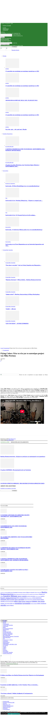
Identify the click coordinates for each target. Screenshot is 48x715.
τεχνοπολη (26, 603)
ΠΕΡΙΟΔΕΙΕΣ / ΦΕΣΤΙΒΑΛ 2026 (10, 644)
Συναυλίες (5, 650)
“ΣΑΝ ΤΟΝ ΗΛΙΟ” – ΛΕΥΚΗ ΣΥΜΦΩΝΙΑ (17, 323)
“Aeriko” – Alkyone (11, 309)
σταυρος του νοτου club (6, 603)
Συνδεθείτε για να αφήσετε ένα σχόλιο (8, 488)
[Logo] (3, 50)
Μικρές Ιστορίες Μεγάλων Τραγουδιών (11, 636)
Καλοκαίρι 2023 (25, 594)
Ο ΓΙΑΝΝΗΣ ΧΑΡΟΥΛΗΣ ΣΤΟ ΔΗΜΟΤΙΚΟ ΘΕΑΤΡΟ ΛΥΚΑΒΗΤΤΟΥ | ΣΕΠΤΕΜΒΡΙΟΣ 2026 (14, 515)
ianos (12, 592)
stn (29, 592)
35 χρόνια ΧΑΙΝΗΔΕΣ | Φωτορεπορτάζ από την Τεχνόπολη (15, 470)
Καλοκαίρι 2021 (19, 594)
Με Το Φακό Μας (6, 635)
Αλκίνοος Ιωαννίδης (38, 592)
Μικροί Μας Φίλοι (6, 637)
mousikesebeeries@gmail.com (12, 663)
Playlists (4, 56)
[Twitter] (7, 365)
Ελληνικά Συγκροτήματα (8, 628)
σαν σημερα (5, 645)
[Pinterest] (12, 365)
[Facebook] (2, 365)
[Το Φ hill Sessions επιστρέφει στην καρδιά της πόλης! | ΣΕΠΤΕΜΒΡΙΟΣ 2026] (3, 567)
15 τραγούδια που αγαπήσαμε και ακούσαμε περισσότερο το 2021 (22, 115)
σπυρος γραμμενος (26, 601)
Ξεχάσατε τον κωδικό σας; (5, 38)
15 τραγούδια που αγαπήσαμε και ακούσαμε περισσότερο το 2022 (22, 85)
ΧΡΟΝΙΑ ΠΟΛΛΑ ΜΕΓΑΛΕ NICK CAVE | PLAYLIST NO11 (22, 100)
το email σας (14, 42)
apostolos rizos (2, 592)
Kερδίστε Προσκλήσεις (7, 133)
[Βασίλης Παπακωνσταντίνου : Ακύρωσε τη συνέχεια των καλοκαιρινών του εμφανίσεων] (7, 454)
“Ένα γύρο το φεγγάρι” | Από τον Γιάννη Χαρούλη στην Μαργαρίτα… (23, 265)
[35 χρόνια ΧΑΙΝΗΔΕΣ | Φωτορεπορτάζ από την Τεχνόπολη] (7, 467)
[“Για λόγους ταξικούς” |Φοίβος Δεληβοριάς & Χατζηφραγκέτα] (3, 690)
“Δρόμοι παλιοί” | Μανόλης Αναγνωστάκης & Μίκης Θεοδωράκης (23, 294)
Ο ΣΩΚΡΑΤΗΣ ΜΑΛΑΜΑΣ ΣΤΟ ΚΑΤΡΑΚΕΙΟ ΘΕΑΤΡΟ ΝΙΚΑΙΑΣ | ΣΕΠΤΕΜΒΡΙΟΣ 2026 (15, 548)
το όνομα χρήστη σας (16, 34)
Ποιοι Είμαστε (6, 28)
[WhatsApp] (16, 365)
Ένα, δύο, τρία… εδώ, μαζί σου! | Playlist (16, 129)
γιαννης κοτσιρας (38, 596)
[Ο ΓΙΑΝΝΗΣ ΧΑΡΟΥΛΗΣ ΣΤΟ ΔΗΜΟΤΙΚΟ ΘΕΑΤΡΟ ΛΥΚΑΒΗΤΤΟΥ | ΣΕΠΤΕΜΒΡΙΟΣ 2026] (3, 512)
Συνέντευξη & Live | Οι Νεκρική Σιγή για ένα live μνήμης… (21, 215)
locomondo (15, 592)
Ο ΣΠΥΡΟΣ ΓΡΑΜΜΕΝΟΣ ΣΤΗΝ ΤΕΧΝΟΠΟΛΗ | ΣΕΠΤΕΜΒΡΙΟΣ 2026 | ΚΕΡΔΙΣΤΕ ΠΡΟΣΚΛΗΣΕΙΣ (14, 559)
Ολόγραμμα (5, 640)
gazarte (9, 592)
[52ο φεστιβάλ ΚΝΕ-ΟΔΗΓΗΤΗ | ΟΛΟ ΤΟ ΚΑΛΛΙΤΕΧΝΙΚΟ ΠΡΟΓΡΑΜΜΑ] (3, 534)
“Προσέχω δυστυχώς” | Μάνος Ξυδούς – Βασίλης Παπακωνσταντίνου (23, 279)
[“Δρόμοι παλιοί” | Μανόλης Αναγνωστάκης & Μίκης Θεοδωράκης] (12, 290)
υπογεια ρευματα (33, 603)
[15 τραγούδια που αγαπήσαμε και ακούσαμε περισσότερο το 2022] (12, 82)
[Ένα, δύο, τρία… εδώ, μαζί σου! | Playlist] (12, 125)
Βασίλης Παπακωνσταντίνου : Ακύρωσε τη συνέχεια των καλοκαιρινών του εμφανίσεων (22, 456)
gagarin (6, 592)
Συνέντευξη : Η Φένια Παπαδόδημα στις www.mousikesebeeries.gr (22, 186)
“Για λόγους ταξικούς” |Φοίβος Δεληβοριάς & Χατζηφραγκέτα (16, 693)
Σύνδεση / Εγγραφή (7, 25)
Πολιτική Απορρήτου (4, 39)
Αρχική (4, 27)
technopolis (32, 592)
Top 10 (4, 622)
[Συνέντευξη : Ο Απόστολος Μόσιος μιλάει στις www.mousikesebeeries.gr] (12, 226)
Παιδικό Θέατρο (6, 642)
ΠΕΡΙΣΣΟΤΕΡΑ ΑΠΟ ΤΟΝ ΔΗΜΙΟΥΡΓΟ (20, 442)
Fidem (19, 711)
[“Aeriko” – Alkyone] (12, 305)
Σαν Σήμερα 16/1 (10, 440)
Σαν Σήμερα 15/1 (12, 438)
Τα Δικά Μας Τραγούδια (8, 250)
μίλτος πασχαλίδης (19, 599)
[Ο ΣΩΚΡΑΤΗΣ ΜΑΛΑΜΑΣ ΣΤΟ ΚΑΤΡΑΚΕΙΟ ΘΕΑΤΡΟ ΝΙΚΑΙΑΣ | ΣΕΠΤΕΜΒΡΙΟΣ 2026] (3, 545)
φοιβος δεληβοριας (41, 603)
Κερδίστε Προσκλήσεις (7, 633)
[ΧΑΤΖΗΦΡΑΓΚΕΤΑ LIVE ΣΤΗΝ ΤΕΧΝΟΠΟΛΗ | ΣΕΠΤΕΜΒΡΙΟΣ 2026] (3, 523)
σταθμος (4, 647)
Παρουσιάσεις (6, 643)
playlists (7, 68)
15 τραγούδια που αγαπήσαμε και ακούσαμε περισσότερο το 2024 (22, 71)
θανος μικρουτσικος (22, 598)
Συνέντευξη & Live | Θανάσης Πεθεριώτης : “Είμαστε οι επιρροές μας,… (24, 200)
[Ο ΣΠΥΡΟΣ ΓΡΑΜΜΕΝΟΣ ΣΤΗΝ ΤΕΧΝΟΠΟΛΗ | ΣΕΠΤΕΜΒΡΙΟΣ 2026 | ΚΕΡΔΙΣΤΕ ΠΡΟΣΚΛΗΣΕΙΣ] (12, 145)
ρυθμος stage (17, 601)
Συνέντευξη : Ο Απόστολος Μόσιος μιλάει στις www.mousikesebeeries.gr (24, 229)
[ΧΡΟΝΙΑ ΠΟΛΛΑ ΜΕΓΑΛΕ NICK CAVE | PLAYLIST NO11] (12, 96)
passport (24, 592)
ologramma (20, 592)
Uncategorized (6, 348)
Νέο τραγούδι (30, 594)
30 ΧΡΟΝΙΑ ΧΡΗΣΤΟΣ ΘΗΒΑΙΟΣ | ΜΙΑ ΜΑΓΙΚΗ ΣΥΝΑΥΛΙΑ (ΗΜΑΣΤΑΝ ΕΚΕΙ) (22, 483)
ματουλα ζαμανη (36, 599)
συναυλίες (18, 603)
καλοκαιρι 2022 (5, 599)
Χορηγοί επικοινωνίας (7, 653)
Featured (4, 620)
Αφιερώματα (5, 626)
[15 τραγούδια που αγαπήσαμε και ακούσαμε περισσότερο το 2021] (12, 111)
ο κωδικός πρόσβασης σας (17, 35)
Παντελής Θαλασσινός (35, 594)
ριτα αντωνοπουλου (9, 601)
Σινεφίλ (4, 646)
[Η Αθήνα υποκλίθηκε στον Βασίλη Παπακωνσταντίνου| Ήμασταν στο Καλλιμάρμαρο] (3, 672)
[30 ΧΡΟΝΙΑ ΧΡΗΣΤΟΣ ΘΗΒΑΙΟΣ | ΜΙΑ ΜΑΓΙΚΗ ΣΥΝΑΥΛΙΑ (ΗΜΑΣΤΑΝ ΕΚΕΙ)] (7, 480)
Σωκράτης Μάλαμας (10, 596)
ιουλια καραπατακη (37, 598)
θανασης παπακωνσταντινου (8, 598)
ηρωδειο (42, 596)
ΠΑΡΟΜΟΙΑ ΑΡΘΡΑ (5, 442)
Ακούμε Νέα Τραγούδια (8, 625)
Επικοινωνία (5, 30)
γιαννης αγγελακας (31, 596)
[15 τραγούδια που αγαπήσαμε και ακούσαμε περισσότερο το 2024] (12, 67)
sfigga (27, 592)
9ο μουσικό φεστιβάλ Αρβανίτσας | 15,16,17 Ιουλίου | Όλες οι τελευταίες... (19, 684)
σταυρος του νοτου (38, 601)
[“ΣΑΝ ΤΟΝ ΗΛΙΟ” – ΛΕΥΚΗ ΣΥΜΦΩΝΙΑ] (12, 319)
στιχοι (13, 603)
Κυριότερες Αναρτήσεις (10, 183)
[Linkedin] (21, 365)
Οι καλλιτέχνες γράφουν (8, 639)
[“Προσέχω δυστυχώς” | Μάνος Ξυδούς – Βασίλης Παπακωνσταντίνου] (12, 276)
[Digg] (26, 365)
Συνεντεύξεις (5, 170)
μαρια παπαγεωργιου (29, 599)
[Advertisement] (24, 334)
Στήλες (4, 648)
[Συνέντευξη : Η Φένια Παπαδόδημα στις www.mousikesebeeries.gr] (12, 182)
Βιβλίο (4, 627)
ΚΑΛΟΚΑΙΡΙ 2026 (9, 146)
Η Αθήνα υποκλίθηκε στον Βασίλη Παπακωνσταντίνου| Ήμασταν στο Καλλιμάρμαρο (22, 675)
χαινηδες (3, 605)
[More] (30, 365)
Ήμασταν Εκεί (6, 629)
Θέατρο (15, 594)
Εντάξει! (9, 713)
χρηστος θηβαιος (10, 605)
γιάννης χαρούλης (22, 596)
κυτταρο (12, 599)
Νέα (6, 198)
